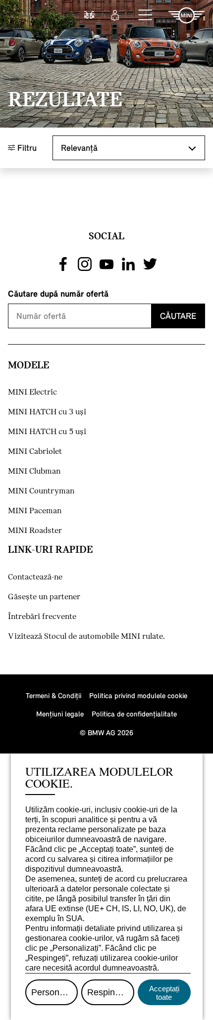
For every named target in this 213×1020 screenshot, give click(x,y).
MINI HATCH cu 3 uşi (47, 412)
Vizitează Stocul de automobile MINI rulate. (86, 636)
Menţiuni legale (60, 713)
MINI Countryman (41, 491)
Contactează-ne (35, 577)
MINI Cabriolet (35, 451)
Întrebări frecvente (42, 616)
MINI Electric (32, 392)
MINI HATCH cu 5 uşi (47, 432)
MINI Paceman (34, 511)
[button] (145, 15)
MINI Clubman (34, 471)
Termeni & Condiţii (53, 695)
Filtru (26, 147)
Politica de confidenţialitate (134, 713)
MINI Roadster (35, 530)
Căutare (178, 315)
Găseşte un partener (44, 597)
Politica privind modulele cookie (138, 695)
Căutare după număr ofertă (58, 293)
